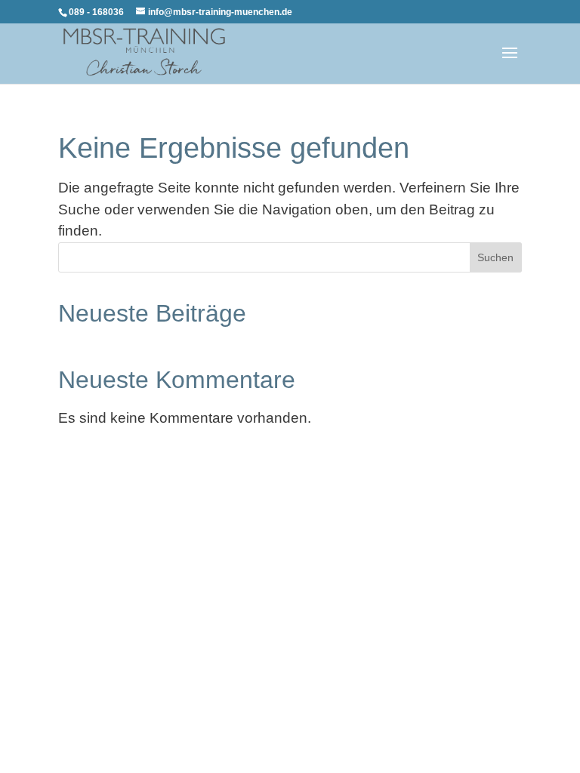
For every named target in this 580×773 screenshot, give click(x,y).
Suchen (495, 257)
